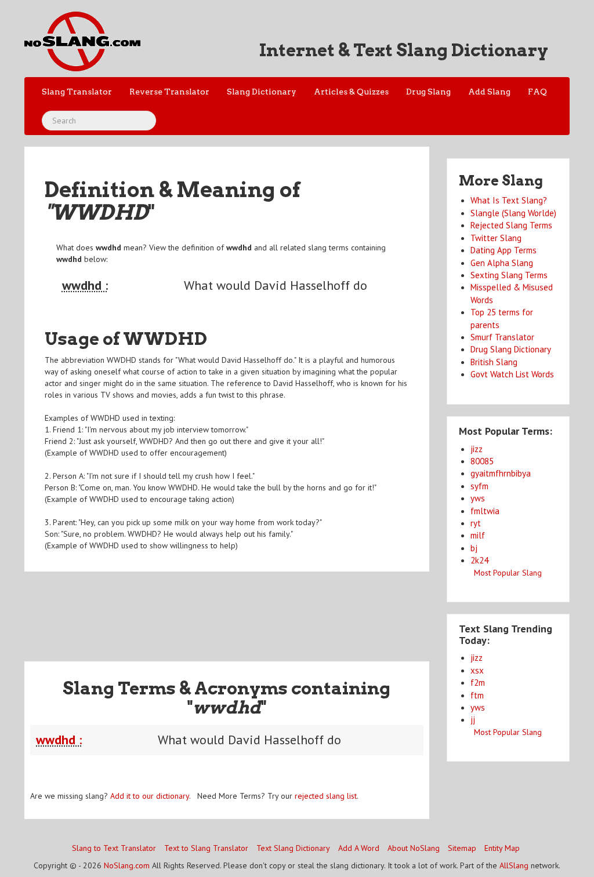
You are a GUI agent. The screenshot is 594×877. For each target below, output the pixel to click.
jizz (476, 448)
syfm (479, 486)
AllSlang (513, 865)
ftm (477, 695)
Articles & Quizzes (351, 91)
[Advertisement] (235, 609)
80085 (482, 461)
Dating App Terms (503, 250)
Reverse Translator (169, 91)
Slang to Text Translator (114, 848)
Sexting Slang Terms (509, 275)
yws (477, 498)
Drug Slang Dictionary (510, 349)
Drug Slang (428, 91)
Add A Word (358, 848)
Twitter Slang (495, 237)
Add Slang (489, 91)
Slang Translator (77, 91)
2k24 (479, 560)
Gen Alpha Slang (501, 262)
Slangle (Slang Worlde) (513, 213)
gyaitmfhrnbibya (500, 473)
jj (472, 719)
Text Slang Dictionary (293, 848)
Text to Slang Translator (206, 848)
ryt (475, 523)
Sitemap (462, 848)
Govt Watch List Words (512, 374)
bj (473, 548)
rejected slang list (326, 796)
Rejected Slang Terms (511, 225)
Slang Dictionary (261, 91)
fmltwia (484, 510)
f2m (477, 682)
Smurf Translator (502, 337)
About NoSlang (413, 848)
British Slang (493, 361)
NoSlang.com (127, 865)
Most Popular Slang (508, 572)
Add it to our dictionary (149, 796)
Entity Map (502, 848)
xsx (477, 670)
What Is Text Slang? (508, 200)
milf (477, 535)
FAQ (537, 91)
